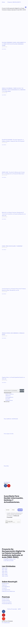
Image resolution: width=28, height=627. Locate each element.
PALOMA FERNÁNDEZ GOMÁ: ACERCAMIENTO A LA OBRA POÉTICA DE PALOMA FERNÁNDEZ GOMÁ (14, 44)
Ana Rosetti (7, 482)
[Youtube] (8, 485)
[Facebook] (5, 485)
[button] (2, 7)
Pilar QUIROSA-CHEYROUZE (11, 419)
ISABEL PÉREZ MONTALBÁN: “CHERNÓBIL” (12, 246)
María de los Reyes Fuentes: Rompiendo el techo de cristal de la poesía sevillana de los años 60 (14, 214)
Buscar (22, 390)
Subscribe (20, 509)
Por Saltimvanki (6, 622)
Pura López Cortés (8, 433)
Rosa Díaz (6, 466)
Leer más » (4, 49)
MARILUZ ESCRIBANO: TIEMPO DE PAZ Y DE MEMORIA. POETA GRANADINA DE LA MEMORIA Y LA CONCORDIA (13, 90)
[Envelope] (3, 618)
